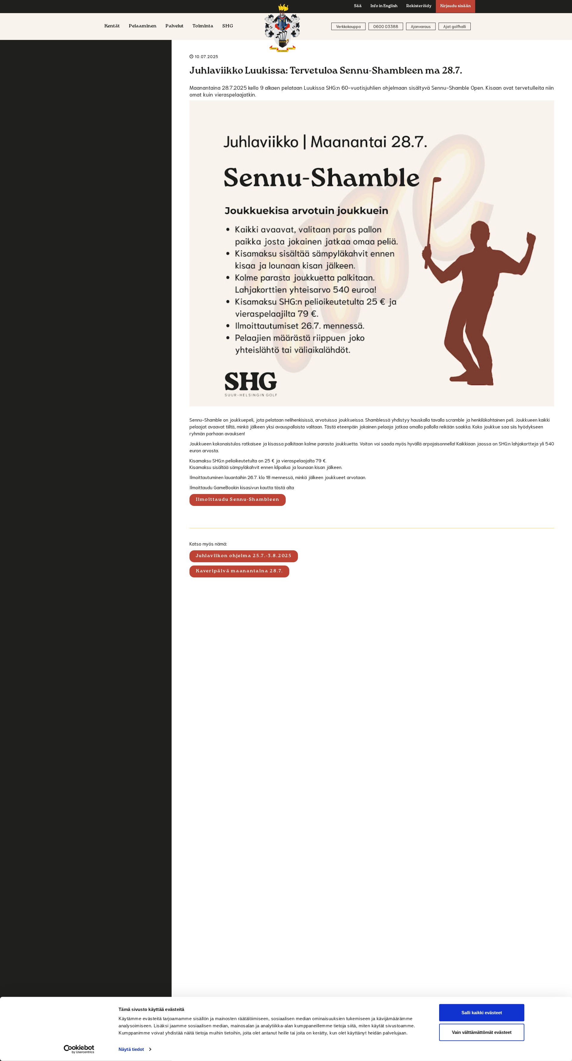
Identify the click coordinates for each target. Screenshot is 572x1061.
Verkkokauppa (348, 26)
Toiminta (202, 26)
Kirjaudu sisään (455, 6)
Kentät (112, 26)
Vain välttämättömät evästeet (482, 1031)
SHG (227, 26)
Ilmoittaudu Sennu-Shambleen (237, 500)
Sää (358, 6)
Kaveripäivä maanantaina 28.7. (239, 571)
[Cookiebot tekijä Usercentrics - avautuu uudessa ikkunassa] (79, 1049)
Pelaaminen (142, 26)
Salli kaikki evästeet (481, 1012)
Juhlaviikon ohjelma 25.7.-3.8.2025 (244, 556)
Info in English (384, 6)
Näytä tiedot (131, 1049)
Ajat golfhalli (454, 26)
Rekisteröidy (418, 6)
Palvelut (174, 26)
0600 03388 (385, 26)
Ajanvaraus (421, 26)
